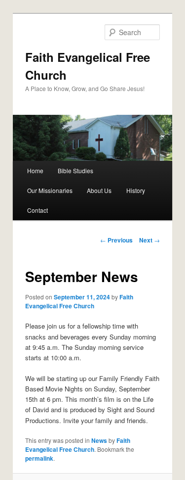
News (99, 440)
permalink (39, 458)
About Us (99, 190)
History (135, 190)
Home (35, 170)
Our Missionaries (50, 190)
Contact (37, 210)
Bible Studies (75, 170)
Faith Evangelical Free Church (79, 301)
